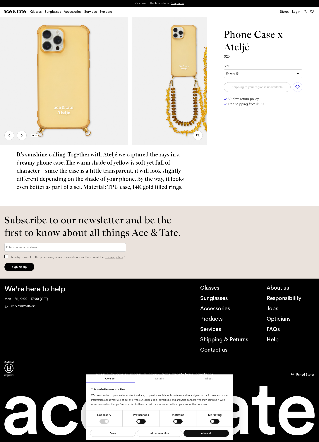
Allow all (206, 433)
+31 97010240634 (22, 306)
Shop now (177, 3)
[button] (313, 11)
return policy (249, 99)
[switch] (141, 421)
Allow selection (159, 433)
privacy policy (114, 257)
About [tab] (208, 378)
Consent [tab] (110, 378)
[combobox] (263, 73)
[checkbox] (6, 256)
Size (227, 66)
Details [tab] (159, 378)
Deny (113, 433)
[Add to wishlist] (297, 87)
